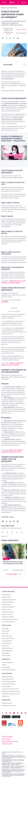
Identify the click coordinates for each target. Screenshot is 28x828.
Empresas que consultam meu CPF (10, 689)
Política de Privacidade (7, 736)
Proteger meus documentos (8, 684)
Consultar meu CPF (6, 594)
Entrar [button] (25, 2)
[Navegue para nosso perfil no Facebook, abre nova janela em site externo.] (18, 713)
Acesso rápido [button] (7, 64)
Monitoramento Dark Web (8, 607)
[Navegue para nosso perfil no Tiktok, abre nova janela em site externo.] (6, 713)
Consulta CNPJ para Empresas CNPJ (11, 693)
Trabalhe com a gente (7, 743)
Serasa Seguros (5, 653)
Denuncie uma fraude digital (8, 669)
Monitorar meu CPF (6, 604)
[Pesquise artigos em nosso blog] (18, 2)
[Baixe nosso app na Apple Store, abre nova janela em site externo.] (6, 717)
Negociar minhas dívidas (8, 602)
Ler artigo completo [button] (12, 574)
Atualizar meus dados (7, 614)
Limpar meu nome (6, 597)
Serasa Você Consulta (7, 648)
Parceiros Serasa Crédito (8, 612)
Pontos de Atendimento (7, 662)
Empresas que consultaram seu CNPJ (11, 691)
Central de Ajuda (6, 667)
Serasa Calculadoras (7, 640)
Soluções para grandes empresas (10, 619)
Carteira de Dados (6, 655)
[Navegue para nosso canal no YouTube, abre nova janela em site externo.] (10, 713)
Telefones (4, 665)
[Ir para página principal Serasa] (12, 2)
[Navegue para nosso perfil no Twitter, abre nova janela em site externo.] (14, 713)
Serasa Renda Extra (6, 643)
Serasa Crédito (5, 628)
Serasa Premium (6, 631)
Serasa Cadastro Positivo (8, 638)
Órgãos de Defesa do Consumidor (10, 741)
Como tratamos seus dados (8, 621)
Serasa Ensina (5, 645)
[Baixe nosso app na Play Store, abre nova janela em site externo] (16, 717)
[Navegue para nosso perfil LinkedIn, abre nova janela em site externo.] (21, 713)
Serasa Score (5, 633)
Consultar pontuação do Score (9, 599)
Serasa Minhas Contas (7, 650)
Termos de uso (5, 696)
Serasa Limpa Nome (7, 636)
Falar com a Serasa (6, 609)
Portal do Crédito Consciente (9, 681)
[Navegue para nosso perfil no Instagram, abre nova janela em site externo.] (2, 713)
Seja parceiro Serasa (7, 703)
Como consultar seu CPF (8, 679)
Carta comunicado (6, 686)
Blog (2, 8)
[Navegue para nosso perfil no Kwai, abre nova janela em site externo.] (25, 713)
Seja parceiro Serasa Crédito (8, 705)
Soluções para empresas (8, 616)
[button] (2, 38)
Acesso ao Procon (6, 738)
